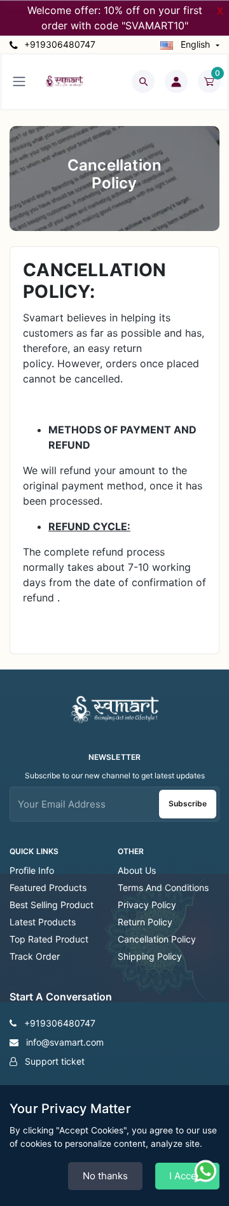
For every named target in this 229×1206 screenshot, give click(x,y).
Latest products (43, 921)
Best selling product (52, 904)
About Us (137, 870)
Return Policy (145, 921)
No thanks (105, 1176)
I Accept (187, 1176)
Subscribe (188, 803)
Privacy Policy (147, 904)
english (195, 44)
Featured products (48, 887)
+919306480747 (58, 44)
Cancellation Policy (157, 939)
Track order (35, 956)
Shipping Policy (150, 956)
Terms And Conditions (163, 887)
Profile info (32, 870)
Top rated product (49, 939)
